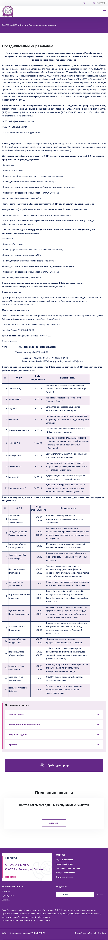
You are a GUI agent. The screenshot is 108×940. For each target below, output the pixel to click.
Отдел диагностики (64, 860)
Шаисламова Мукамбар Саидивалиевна (15, 519)
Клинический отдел (64, 864)
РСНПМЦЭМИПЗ (9, 25)
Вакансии (6, 900)
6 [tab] (60, 839)
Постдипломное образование (42, 25)
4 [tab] (54, 839)
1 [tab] (44, 839)
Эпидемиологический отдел (68, 868)
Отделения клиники (64, 877)
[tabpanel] (54, 813)
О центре (6, 891)
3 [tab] (50, 839)
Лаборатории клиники (65, 873)
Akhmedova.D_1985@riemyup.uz (44, 361)
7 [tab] (64, 839)
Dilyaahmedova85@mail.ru (72, 361)
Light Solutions (99, 933)
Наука (23, 25)
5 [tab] (57, 839)
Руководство (8, 896)
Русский (101, 3)
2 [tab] (47, 839)
